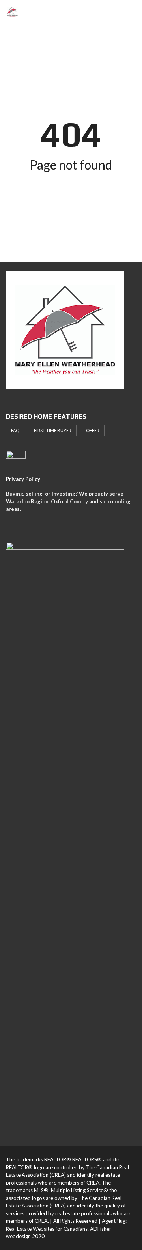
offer (92, 430)
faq (15, 430)
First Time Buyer (52, 430)
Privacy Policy (23, 479)
